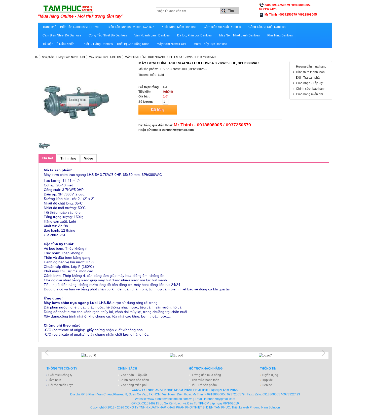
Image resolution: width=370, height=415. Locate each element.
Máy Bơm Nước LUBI (171, 44)
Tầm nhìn (54, 380)
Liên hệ (267, 385)
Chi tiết (47, 158)
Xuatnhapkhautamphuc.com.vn (36, 57)
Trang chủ (49, 27)
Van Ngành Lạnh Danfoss (152, 35)
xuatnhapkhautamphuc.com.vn (100, 12)
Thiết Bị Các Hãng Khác (133, 44)
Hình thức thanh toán (310, 72)
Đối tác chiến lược (60, 385)
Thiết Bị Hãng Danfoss (97, 44)
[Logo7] (274, 355)
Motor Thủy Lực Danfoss (210, 44)
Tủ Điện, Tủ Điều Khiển (59, 44)
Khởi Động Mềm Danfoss (179, 27)
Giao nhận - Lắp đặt (309, 83)
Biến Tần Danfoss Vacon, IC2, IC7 (131, 27)
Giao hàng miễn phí (309, 94)
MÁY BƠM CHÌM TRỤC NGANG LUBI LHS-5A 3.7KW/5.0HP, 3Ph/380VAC (170, 57)
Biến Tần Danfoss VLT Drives (80, 27)
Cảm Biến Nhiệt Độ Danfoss (62, 35)
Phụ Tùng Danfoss (280, 35)
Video (88, 158)
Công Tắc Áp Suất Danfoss (266, 27)
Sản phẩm (48, 57)
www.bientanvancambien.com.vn (170, 399)
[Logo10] (96, 355)
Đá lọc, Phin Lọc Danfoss (194, 35)
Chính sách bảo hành (310, 88)
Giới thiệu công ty (60, 375)
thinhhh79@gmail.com (178, 130)
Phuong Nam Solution (265, 407)
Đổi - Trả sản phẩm (309, 77)
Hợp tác (267, 380)
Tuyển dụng (270, 375)
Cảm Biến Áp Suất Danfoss (222, 27)
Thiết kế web (240, 407)
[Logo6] (185, 355)
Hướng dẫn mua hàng (311, 66)
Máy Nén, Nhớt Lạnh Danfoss (239, 35)
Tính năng (68, 158)
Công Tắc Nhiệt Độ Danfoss (108, 35)
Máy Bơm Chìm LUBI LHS (105, 57)
